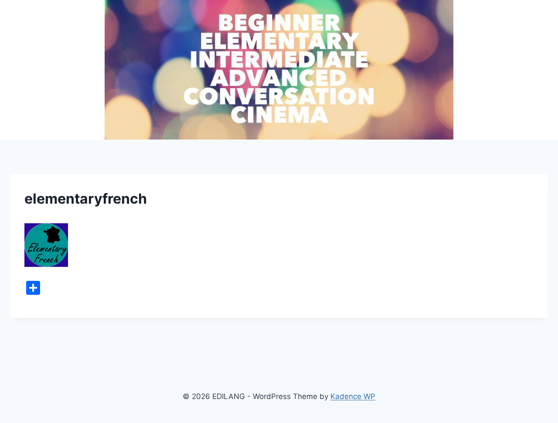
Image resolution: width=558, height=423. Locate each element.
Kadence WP (352, 396)
